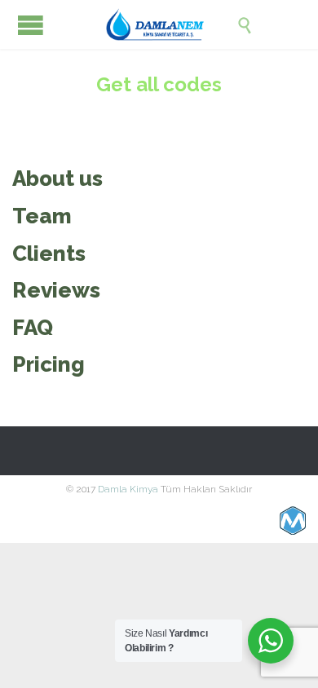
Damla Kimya (128, 489)
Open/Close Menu (30, 25)
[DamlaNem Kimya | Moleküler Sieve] (171, 24)
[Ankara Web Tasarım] (293, 520)
